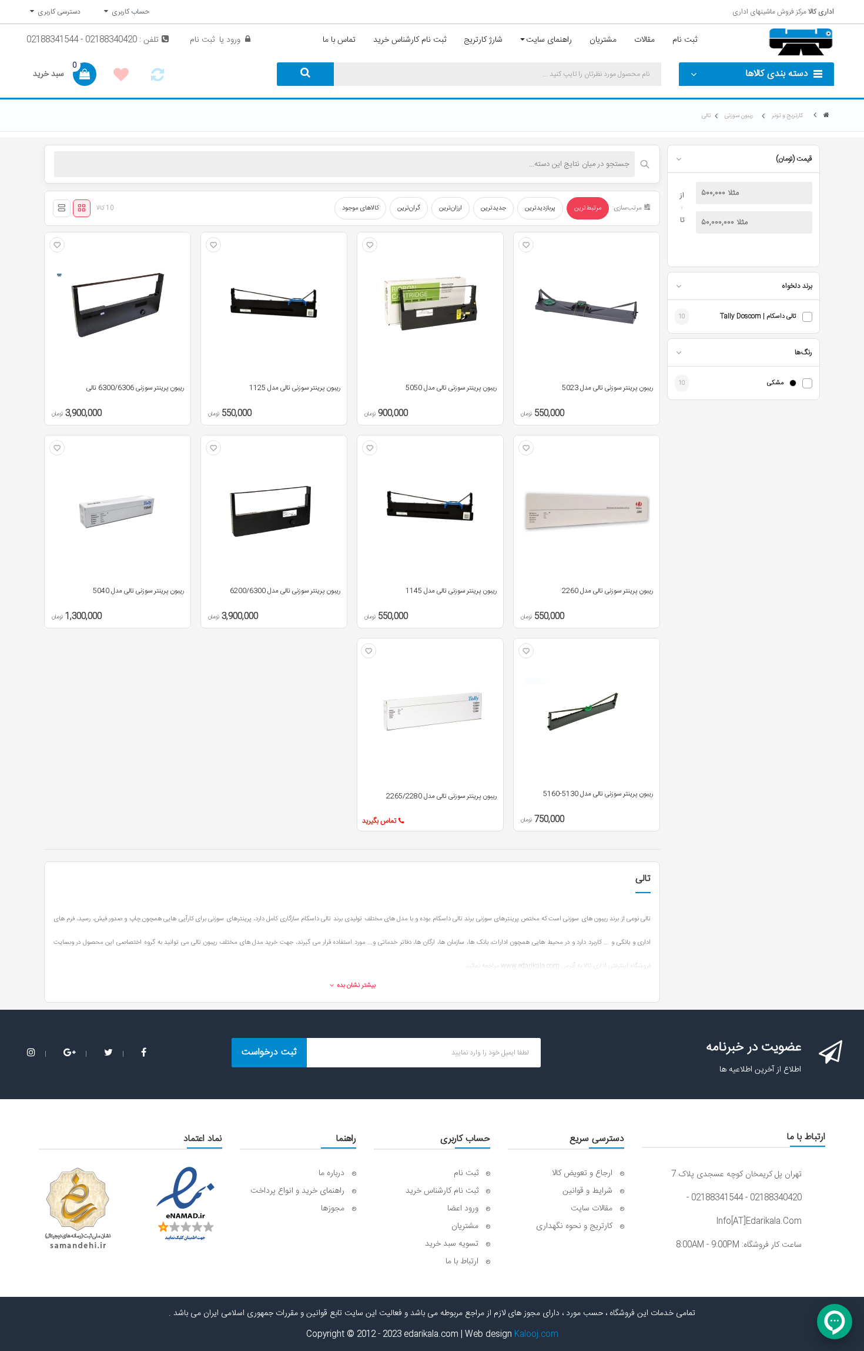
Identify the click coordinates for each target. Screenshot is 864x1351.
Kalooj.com (536, 1334)
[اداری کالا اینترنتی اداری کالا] (826, 115)
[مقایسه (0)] (157, 78)
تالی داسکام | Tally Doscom (758, 317)
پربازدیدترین (540, 208)
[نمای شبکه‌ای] (82, 208)
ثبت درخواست (269, 1052)
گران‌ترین (408, 208)
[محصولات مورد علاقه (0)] (121, 76)
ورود (232, 40)
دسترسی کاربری (57, 12)
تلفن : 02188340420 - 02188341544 (92, 40)
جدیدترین (493, 208)
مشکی (775, 383)
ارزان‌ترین (450, 208)
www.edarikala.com (530, 966)
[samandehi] (78, 1208)
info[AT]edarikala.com (759, 1221)
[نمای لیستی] (62, 208)
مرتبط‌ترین (587, 208)
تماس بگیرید (379, 820)
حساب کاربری (128, 12)
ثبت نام (202, 40)
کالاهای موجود (360, 208)
